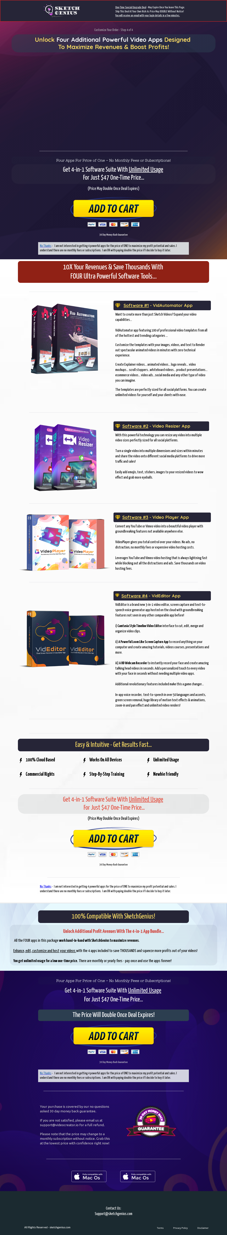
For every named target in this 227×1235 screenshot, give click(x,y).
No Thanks (45, 886)
